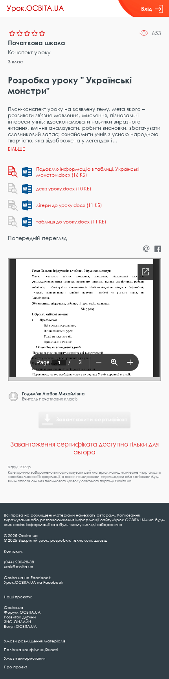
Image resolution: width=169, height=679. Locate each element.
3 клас (15, 62)
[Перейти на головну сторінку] (35, 9)
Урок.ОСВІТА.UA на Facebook (33, 582)
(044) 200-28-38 (19, 561)
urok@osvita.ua (18, 566)
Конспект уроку (29, 52)
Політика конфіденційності (31, 649)
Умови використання (24, 658)
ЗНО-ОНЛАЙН (17, 621)
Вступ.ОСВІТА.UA (20, 626)
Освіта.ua (13, 607)
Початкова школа (36, 43)
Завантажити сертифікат (92, 419)
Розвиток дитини (20, 616)
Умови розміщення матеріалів (35, 640)
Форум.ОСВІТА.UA (22, 612)
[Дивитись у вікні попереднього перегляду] (13, 171)
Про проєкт (15, 666)
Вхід (146, 8)
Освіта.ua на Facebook (27, 577)
